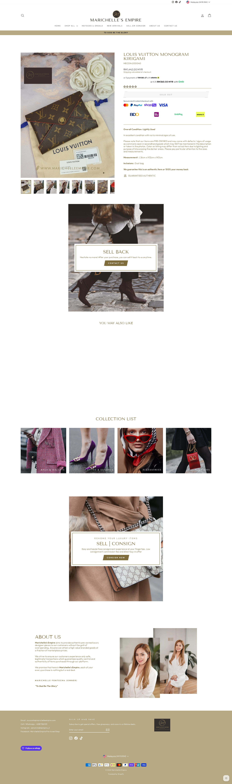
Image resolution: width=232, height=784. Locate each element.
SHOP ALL (70, 26)
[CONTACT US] (116, 258)
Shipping (127, 72)
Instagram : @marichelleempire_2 (35, 728)
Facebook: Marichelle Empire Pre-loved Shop (40, 731)
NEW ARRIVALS (115, 26)
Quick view (43, 389)
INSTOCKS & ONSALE (92, 26)
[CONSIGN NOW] (116, 548)
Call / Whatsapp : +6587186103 (34, 724)
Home (58, 26)
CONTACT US (170, 26)
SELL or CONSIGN (135, 26)
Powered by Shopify (116, 774)
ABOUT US (154, 26)
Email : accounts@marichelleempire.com (38, 720)
